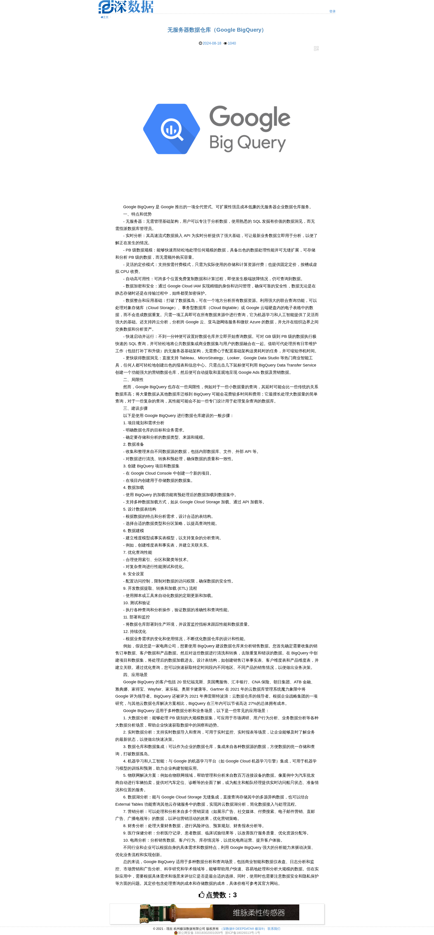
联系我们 (274, 928)
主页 (105, 17)
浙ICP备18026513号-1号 (242, 933)
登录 (332, 11)
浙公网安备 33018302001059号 (200, 933)
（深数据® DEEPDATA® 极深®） (243, 928)
